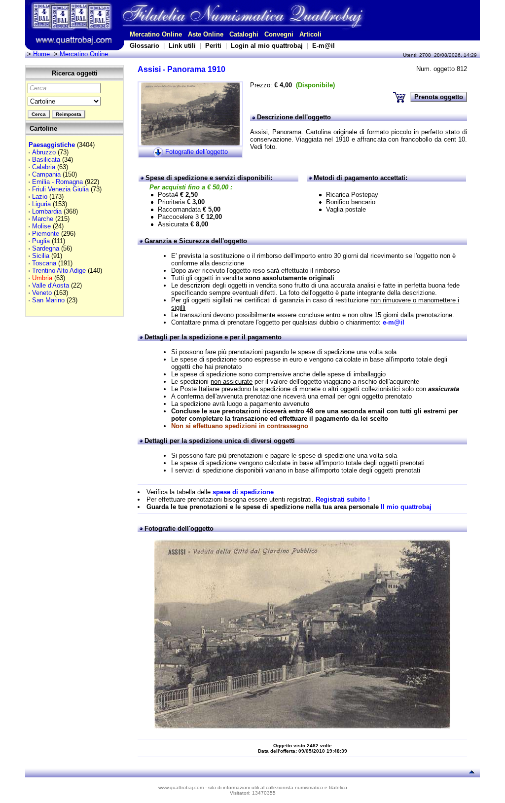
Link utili (182, 45)
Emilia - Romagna (57, 181)
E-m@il (323, 45)
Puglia (41, 241)
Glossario (144, 45)
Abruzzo (44, 152)
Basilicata (46, 159)
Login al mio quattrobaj (267, 45)
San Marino (48, 300)
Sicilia (40, 255)
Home (41, 54)
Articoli (310, 34)
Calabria (43, 167)
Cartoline (43, 128)
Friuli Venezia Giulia (60, 189)
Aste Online (205, 34)
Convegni (278, 34)
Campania (46, 174)
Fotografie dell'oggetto (196, 151)
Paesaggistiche (52, 144)
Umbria (42, 278)
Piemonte (45, 233)
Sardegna (45, 248)
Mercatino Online (156, 34)
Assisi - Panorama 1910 (181, 69)
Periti (213, 45)
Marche (42, 218)
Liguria (41, 204)
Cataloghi (243, 34)
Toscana (44, 263)
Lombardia (47, 211)
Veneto (42, 292)
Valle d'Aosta (50, 285)
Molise (41, 226)
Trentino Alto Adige (59, 270)
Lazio (39, 196)
